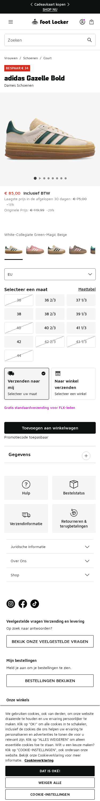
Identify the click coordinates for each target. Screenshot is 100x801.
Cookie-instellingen (49, 794)
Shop (15, 575)
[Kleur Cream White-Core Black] (56, 249)
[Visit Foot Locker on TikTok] (34, 603)
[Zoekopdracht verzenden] (89, 40)
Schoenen (30, 58)
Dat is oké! (50, 771)
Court (47, 58)
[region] (50, 7)
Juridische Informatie (28, 546)
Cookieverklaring (39, 760)
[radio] (26, 384)
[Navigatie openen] (10, 22)
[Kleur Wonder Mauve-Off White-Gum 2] (35, 249)
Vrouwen (11, 58)
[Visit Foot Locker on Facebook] (22, 603)
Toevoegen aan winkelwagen (50, 427)
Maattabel (87, 289)
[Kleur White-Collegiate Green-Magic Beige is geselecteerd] (14, 249)
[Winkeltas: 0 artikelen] (91, 22)
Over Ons (18, 560)
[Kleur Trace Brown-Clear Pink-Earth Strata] (78, 249)
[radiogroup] (50, 384)
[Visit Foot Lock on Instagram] (10, 603)
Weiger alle (50, 782)
